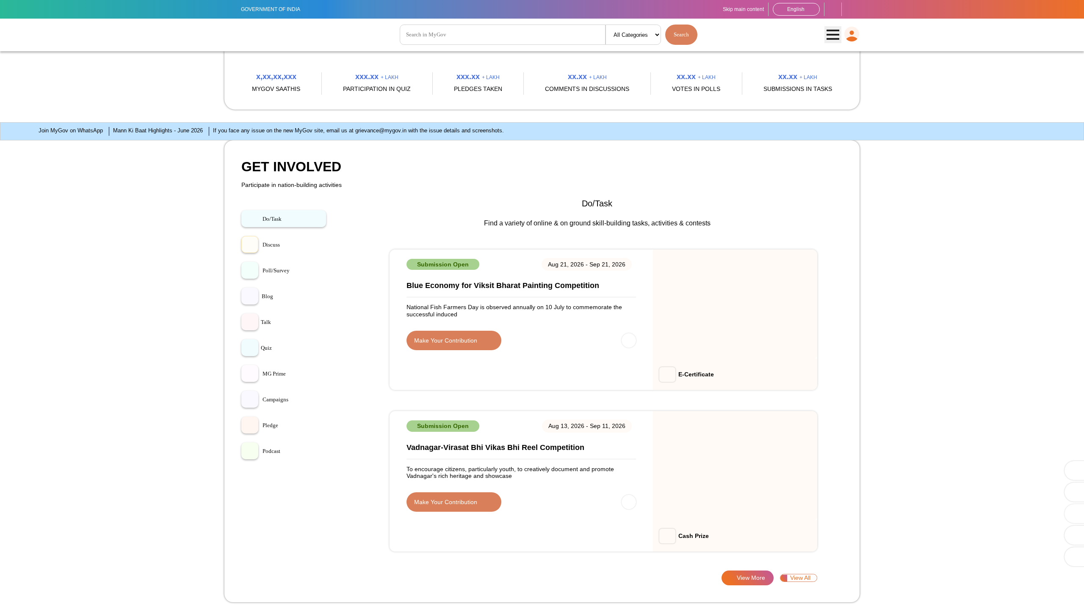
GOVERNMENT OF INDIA (275, 9)
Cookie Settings (220, 598)
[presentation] (34, 232)
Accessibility (832, 9)
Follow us (851, 9)
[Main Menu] (832, 35)
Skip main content (734, 9)
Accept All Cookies (1049, 594)
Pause (1070, 399)
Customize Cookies (909, 594)
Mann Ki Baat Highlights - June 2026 (111, 494)
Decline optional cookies (979, 594)
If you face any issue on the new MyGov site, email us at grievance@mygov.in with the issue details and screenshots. (344, 494)
